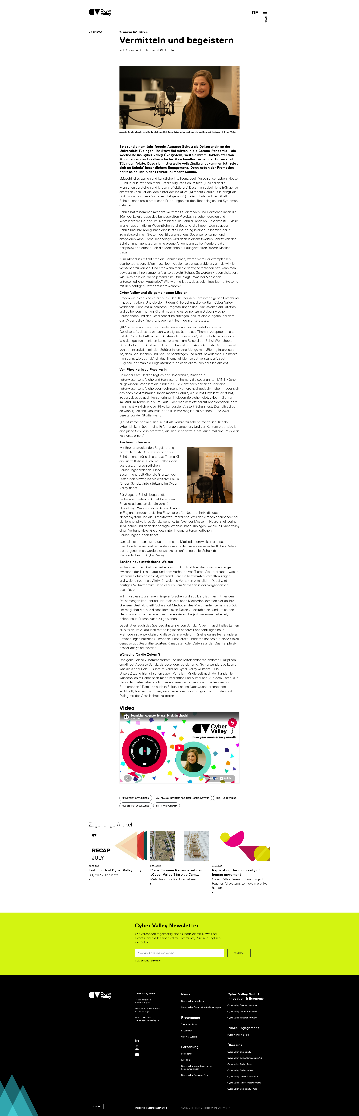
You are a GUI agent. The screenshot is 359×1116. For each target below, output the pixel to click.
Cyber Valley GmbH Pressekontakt (244, 1082)
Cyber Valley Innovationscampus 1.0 (244, 1058)
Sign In (96, 1106)
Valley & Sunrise (189, 1037)
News (266, 19)
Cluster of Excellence (135, 806)
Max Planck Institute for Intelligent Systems (182, 798)
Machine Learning (226, 798)
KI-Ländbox (186, 1030)
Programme (190, 1017)
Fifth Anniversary (166, 806)
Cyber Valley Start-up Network (242, 1005)
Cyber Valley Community (239, 1052)
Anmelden (239, 953)
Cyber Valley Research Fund (195, 1075)
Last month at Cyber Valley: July (115, 870)
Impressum (140, 1108)
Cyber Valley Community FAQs (242, 1089)
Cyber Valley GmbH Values (240, 1070)
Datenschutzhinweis (148, 961)
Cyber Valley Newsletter (193, 1001)
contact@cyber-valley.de (147, 1020)
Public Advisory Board (238, 1035)
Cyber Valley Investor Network (242, 1017)
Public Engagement (243, 1028)
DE (255, 12)
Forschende (187, 1054)
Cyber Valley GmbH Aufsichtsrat (243, 1076)
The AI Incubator (189, 1024)
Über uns (234, 1045)
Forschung (189, 1047)
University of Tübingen (135, 798)
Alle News (96, 32)
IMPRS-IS (186, 1060)
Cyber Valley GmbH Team (239, 1064)
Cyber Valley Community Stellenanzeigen (201, 1007)
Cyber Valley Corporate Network (243, 1011)
